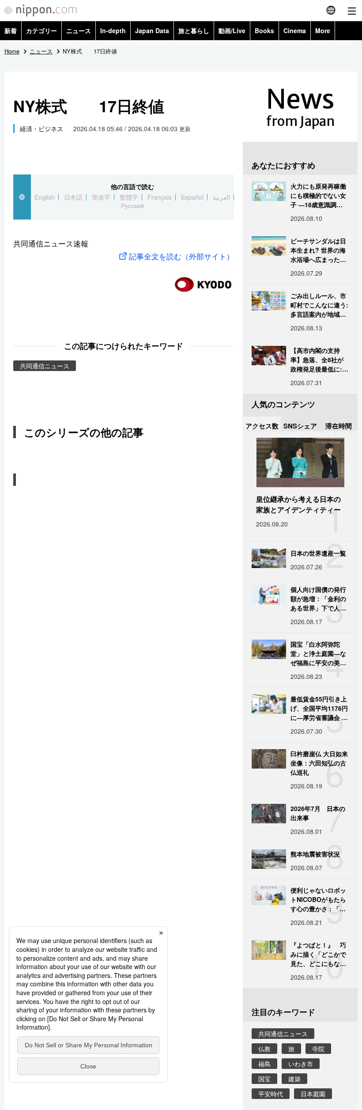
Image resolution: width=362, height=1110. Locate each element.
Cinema (294, 30)
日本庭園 (313, 1093)
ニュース (78, 30)
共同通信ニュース (44, 365)
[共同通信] (203, 280)
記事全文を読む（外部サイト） (181, 255)
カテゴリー (41, 30)
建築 (294, 1078)
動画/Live (232, 30)
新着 (10, 30)
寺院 (318, 1048)
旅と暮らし (193, 30)
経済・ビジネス (41, 128)
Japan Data (152, 30)
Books (264, 30)
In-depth (113, 30)
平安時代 (270, 1093)
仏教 (264, 1048)
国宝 (264, 1078)
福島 (264, 1063)
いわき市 (300, 1063)
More (322, 30)
